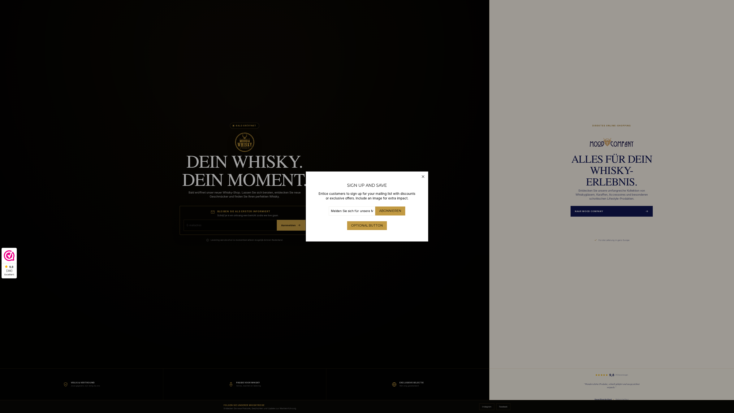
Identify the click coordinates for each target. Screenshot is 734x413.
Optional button (367, 225)
